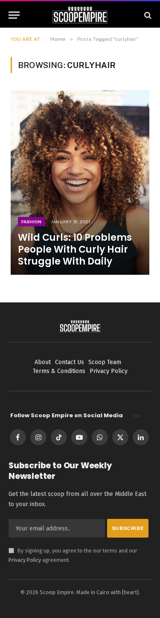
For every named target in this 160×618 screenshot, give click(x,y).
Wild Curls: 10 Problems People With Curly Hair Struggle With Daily (75, 249)
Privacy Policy (25, 560)
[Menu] (14, 15)
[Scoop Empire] (80, 15)
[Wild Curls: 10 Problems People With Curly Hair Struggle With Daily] (80, 182)
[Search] (147, 15)
